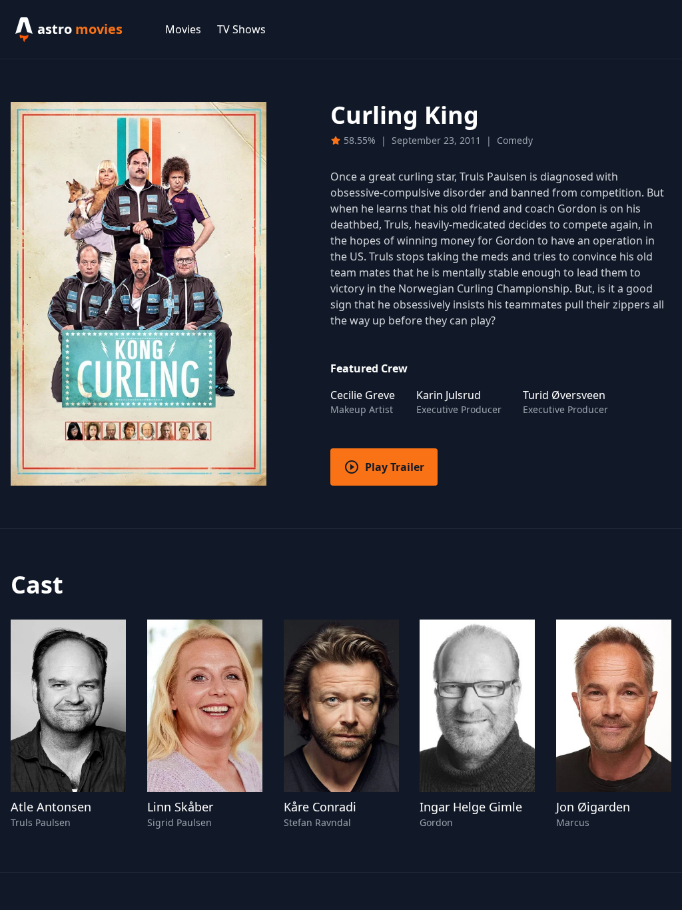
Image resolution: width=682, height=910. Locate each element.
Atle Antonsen (51, 807)
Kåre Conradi (320, 807)
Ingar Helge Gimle (471, 807)
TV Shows (241, 29)
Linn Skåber (180, 807)
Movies (183, 29)
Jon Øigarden (593, 807)
